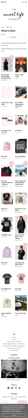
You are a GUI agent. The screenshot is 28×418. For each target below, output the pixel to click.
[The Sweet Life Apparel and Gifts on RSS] (19, 388)
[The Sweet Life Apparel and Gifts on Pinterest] (12, 388)
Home (2, 27)
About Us (14, 339)
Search (14, 337)
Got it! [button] (14, 415)
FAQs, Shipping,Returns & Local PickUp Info (14, 343)
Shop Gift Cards (14, 350)
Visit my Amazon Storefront (14, 348)
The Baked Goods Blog (14, 358)
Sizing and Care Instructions (14, 341)
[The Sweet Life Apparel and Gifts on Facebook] (8, 388)
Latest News (14, 355)
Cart (25, 2)
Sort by (3, 34)
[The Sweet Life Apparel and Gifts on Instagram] (16, 388)
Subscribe (22, 402)
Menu (4, 2)
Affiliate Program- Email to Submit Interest (14, 346)
